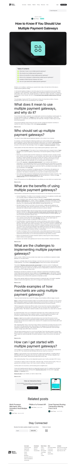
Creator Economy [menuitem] (27, 447)
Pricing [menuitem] (42, 447)
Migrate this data (18, 373)
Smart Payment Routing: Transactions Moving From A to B (57, 406)
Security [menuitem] (49, 452)
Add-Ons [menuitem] (42, 449)
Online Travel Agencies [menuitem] (28, 458)
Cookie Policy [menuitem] (50, 450)
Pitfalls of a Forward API (37, 404)
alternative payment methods (31, 175)
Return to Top (17, 126)
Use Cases (24, 4)
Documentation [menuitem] (37, 450)
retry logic (30, 167)
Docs (47, 4)
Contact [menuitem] (42, 455)
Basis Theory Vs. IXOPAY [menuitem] (61, 449)
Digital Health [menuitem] (26, 449)
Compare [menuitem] (59, 445)
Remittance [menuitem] (26, 455)
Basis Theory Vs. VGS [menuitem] (61, 450)
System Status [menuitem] (50, 453)
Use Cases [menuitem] (26, 445)
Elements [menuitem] (35, 449)
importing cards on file (41, 369)
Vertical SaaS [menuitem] (26, 460)
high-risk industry (25, 150)
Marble (15, 318)
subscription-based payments (35, 162)
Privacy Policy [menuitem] (50, 449)
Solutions (29, 4)
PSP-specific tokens (34, 262)
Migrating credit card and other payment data (31, 265)
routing (41, 145)
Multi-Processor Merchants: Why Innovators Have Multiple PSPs (18, 407)
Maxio (15, 300)
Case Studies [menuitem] (43, 452)
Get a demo (63, 4)
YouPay (16, 353)
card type (41, 200)
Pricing (38, 4)
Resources (43, 4)
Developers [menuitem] (36, 445)
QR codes (38, 217)
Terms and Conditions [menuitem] (52, 447)
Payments (42, 18)
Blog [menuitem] (42, 453)
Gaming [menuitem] (25, 453)
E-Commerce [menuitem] (26, 450)
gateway (32, 117)
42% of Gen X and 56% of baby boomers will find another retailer (43, 212)
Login (57, 4)
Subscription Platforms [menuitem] (28, 457)
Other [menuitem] (49, 445)
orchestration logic (44, 273)
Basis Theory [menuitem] (44, 445)
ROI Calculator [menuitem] (43, 450)
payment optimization (41, 124)
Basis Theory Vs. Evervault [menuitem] (62, 447)
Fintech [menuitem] (25, 452)
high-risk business (57, 142)
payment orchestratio (50, 145)
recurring (25, 162)
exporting (23, 371)
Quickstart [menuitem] (36, 447)
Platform (34, 4)
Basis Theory (36, 18)
